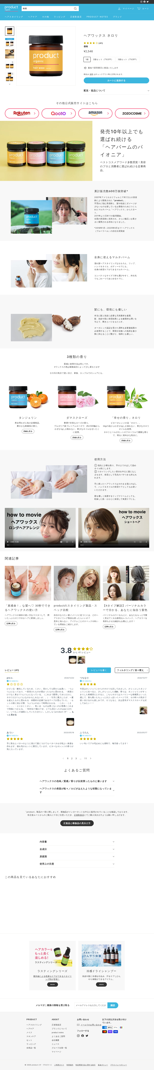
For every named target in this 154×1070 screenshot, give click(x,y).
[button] (93, 43)
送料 (91, 74)
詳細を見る (28, 431)
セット (29, 1040)
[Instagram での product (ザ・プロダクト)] (78, 1035)
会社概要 (55, 1040)
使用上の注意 (47, 863)
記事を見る (11, 623)
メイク (29, 1032)
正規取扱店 (76, 16)
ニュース (55, 1044)
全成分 (43, 849)
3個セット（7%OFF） (128, 59)
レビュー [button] (12, 670)
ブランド (117, 16)
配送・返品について (94, 90)
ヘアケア (32, 16)
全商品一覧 (31, 1048)
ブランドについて (59, 1029)
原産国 (43, 856)
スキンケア (31, 1036)
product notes (97, 16)
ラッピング (59, 16)
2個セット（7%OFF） (103, 59)
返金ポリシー (103, 1065)
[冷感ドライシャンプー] (101, 955)
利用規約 (70, 1065)
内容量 (43, 841)
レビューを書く (99, 670)
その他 (45, 16)
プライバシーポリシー (118, 1065)
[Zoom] (46, 56)
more (52, 984)
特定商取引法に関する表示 (86, 1065)
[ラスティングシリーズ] (52, 955)
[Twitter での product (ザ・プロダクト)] (87, 1035)
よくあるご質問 (58, 1036)
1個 (87, 59)
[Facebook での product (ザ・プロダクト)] (82, 1035)
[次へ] (9, 83)
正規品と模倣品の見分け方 (77, 823)
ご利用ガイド (59, 1065)
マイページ (56, 1052)
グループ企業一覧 (59, 1048)
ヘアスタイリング (14, 16)
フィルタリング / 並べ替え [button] (130, 670)
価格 (86, 46)
